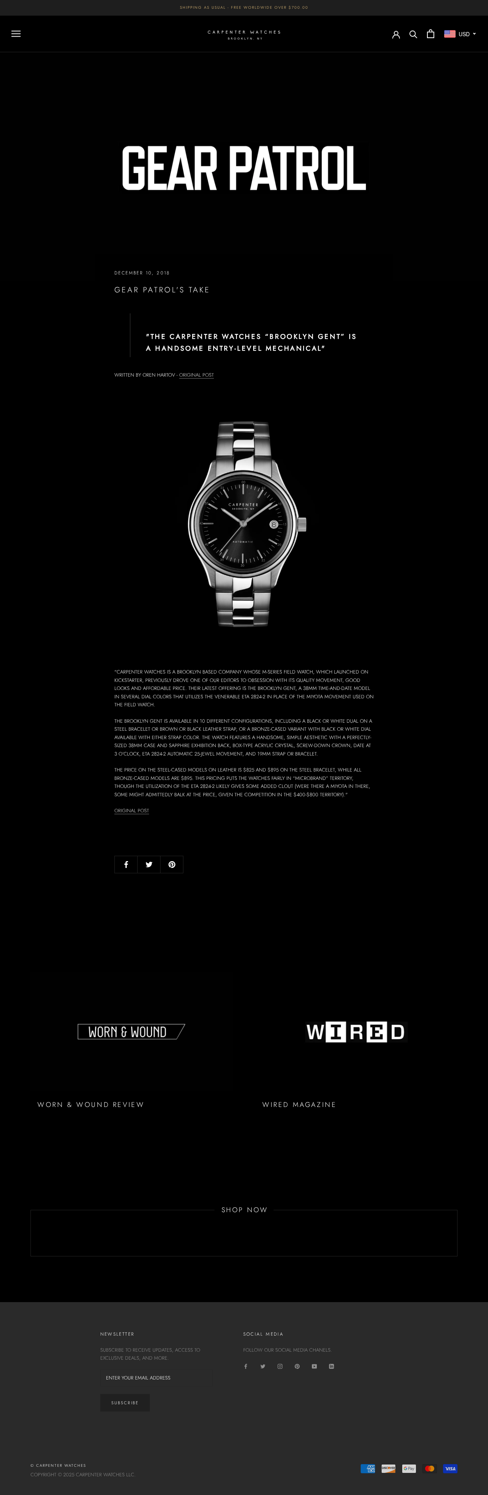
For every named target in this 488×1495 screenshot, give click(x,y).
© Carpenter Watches (58, 1465)
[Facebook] (245, 1366)
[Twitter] (262, 1366)
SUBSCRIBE (125, 1403)
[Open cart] (430, 33)
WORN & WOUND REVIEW (90, 1105)
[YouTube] (314, 1366)
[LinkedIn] (331, 1366)
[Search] (413, 34)
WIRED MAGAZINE (299, 1105)
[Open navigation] (16, 33)
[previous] (30, 1233)
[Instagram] (280, 1366)
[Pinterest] (297, 1366)
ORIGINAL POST (196, 375)
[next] (457, 1233)
